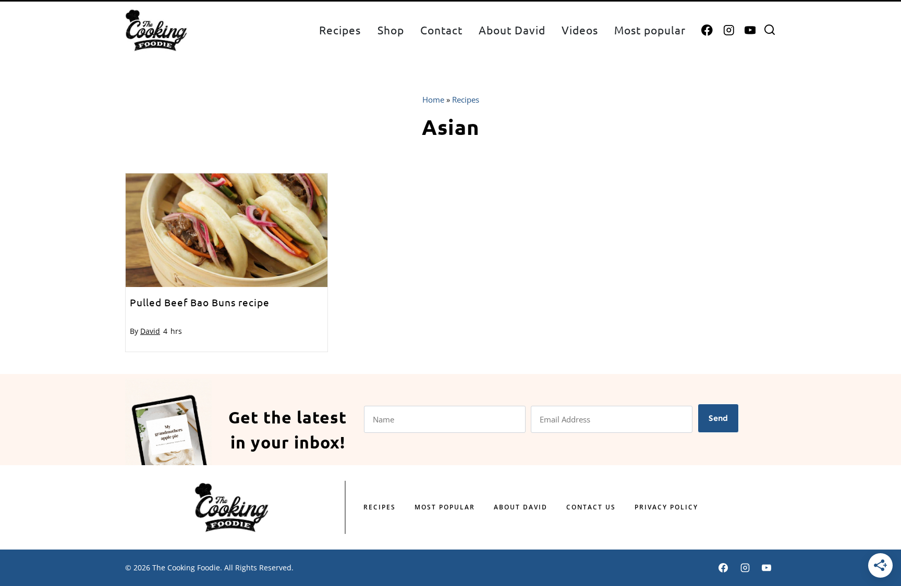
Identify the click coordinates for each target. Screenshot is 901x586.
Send (718, 418)
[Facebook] (707, 30)
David (150, 331)
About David (512, 29)
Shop (391, 29)
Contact (441, 29)
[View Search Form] (769, 30)
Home (433, 99)
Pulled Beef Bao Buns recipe (200, 302)
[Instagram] (729, 30)
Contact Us (591, 507)
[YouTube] (750, 30)
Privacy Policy (666, 507)
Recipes (340, 29)
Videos (580, 29)
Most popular (650, 29)
